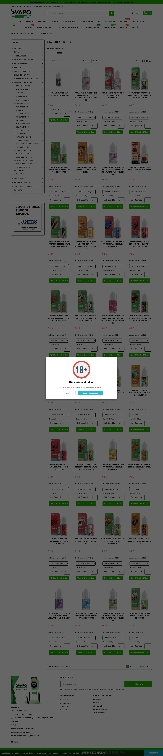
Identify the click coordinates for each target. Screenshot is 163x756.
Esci (67, 393)
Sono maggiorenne (90, 393)
